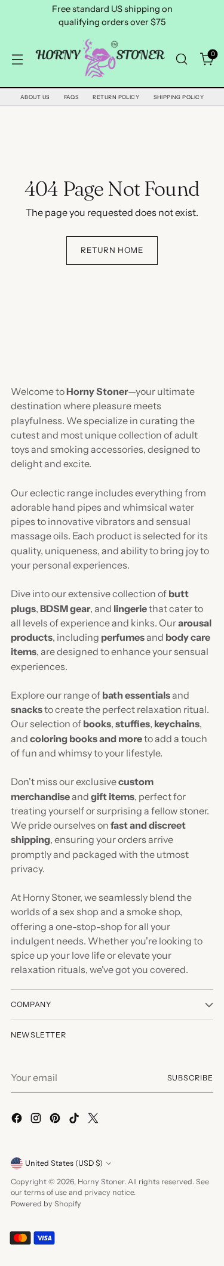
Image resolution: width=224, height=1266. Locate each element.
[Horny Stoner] (99, 59)
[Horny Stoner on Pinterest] (56, 1120)
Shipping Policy (179, 97)
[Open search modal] (181, 59)
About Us (35, 97)
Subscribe (190, 1077)
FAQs (71, 97)
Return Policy (116, 97)
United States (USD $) (64, 1163)
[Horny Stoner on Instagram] (37, 1120)
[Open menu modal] (17, 59)
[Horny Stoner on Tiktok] (75, 1120)
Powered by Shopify (46, 1203)
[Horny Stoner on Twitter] (94, 1120)
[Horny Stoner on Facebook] (18, 1120)
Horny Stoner (101, 1181)
